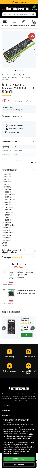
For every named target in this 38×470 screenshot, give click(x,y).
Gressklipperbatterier (21, 75)
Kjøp (26, 335)
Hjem (3, 75)
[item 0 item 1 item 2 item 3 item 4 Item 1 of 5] (19, 50)
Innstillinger (19, 464)
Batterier (10, 75)
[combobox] (19, 14)
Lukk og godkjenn (19, 458)
